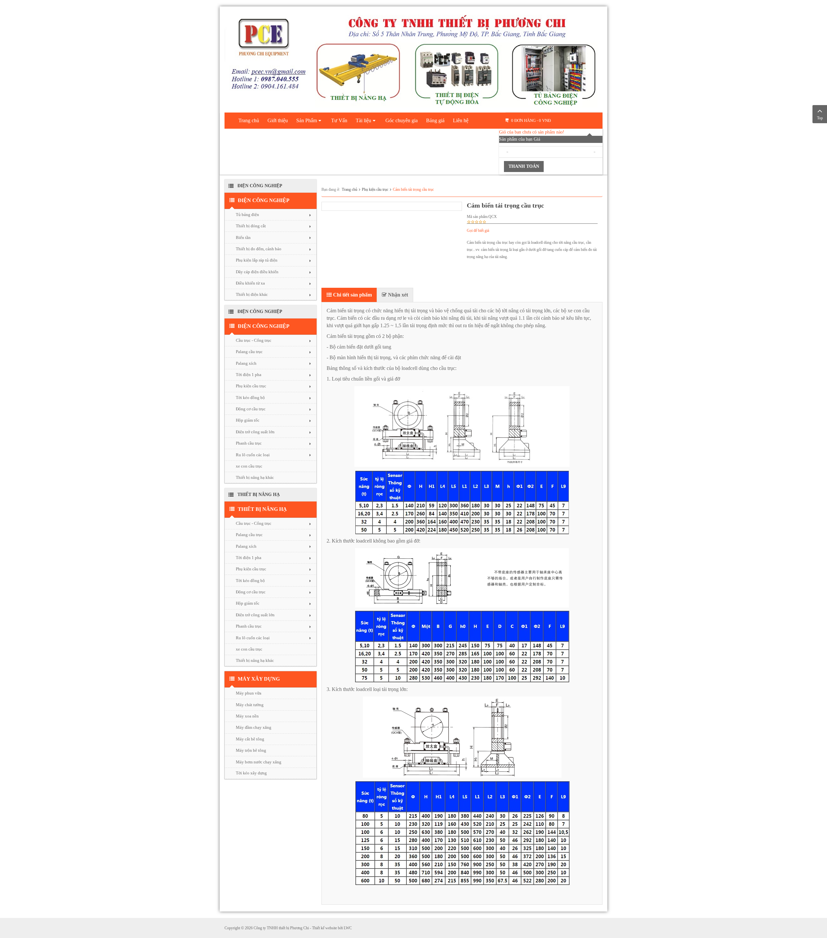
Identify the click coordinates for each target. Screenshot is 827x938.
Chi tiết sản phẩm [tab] (352, 294)
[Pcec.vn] (413, 58)
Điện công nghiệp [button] (263, 200)
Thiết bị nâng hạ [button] (262, 509)
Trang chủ (349, 189)
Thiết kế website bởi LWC (332, 928)
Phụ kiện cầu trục (375, 189)
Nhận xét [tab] (397, 294)
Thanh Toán (523, 166)
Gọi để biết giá (478, 230)
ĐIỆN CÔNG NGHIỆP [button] (263, 326)
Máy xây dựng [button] (259, 679)
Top (820, 118)
